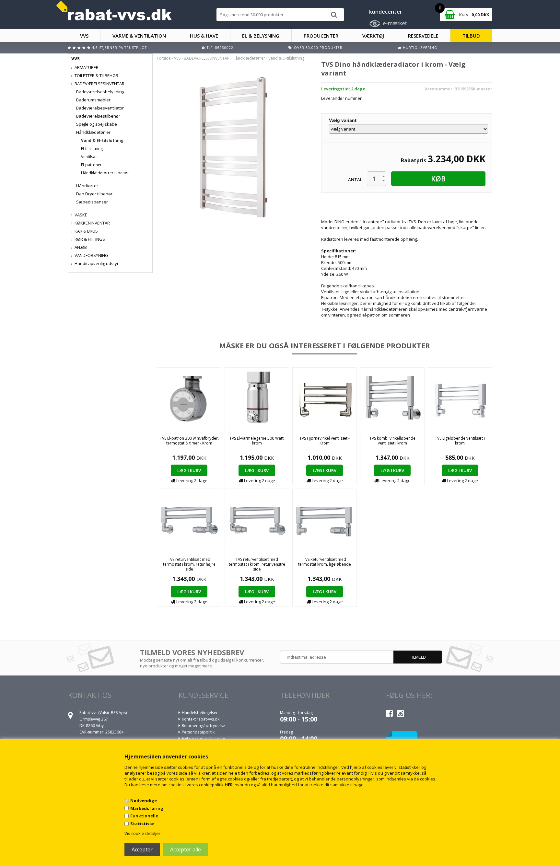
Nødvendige (143, 800)
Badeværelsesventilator (100, 108)
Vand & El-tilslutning (102, 140)
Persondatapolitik (198, 732)
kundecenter (385, 11)
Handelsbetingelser (200, 712)
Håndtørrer (87, 186)
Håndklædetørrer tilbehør (105, 173)
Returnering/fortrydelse (203, 725)
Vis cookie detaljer (142, 833)
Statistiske (142, 823)
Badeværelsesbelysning (100, 92)
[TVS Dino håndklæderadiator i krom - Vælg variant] (234, 146)
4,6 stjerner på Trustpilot (119, 47)
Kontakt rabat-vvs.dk (200, 719)
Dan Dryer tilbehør (94, 194)
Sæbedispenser (92, 202)
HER (229, 785)
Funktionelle (144, 816)
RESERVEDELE (423, 35)
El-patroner (91, 164)
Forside (164, 58)
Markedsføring (146, 808)
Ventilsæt (89, 156)
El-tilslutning (92, 148)
